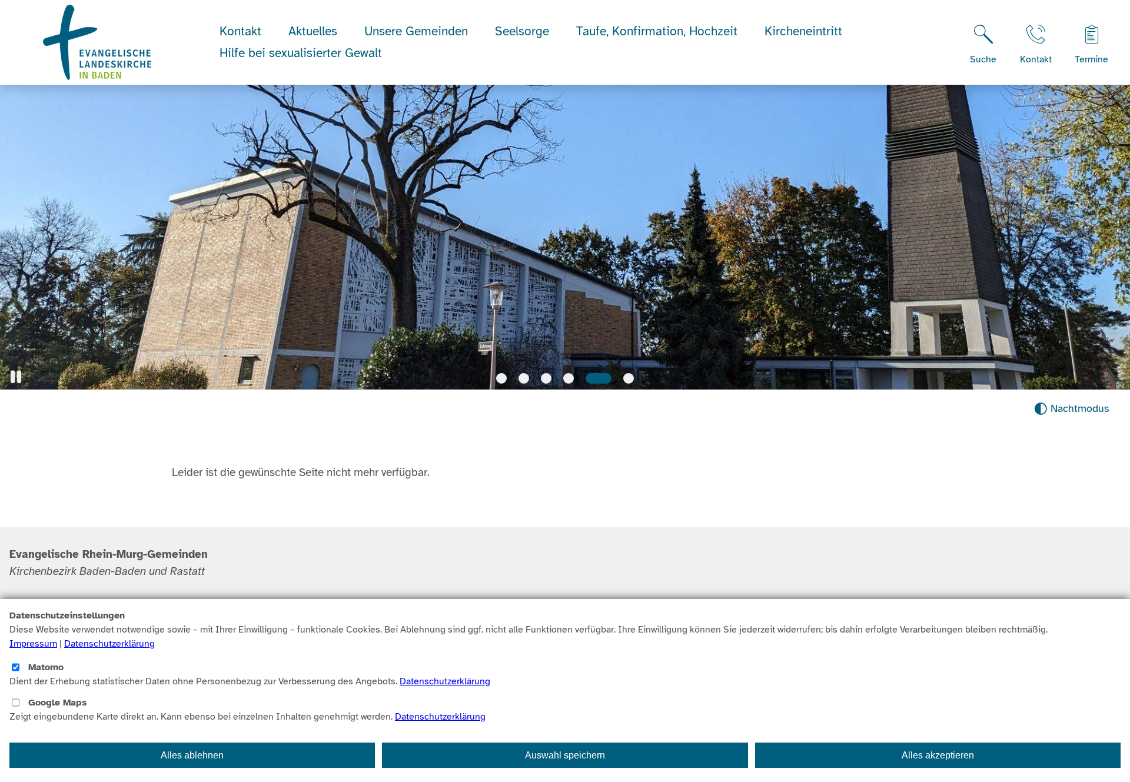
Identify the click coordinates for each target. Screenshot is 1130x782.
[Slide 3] (546, 378)
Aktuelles (312, 31)
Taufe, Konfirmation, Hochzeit (656, 31)
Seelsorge (522, 31)
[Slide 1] (501, 378)
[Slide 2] (524, 378)
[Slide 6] (628, 378)
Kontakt (240, 31)
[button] (16, 377)
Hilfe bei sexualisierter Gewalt (301, 53)
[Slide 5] (598, 378)
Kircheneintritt (803, 31)
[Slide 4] (568, 378)
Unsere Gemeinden (416, 31)
